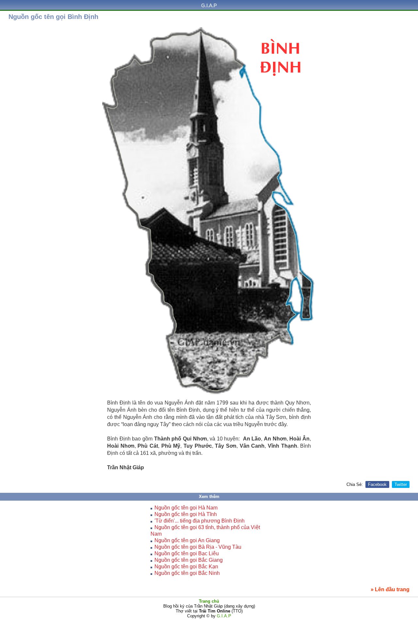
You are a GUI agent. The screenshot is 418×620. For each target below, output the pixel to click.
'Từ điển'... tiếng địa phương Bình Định (199, 521)
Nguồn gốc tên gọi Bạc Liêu (186, 553)
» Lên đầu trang (390, 589)
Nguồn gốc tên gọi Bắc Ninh (187, 573)
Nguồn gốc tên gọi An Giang (187, 540)
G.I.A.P (209, 5)
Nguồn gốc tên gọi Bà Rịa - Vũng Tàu (197, 547)
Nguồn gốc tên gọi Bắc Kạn (186, 566)
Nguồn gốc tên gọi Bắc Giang (188, 560)
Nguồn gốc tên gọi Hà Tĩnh (185, 514)
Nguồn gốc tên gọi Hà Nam (185, 507)
